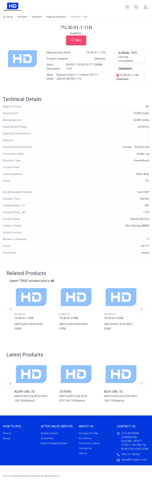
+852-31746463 (130, 454)
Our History (85, 438)
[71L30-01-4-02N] (120, 297)
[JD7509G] (76, 374)
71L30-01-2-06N (68, 318)
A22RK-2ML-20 (24, 391)
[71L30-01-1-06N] (31, 297)
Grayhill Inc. (76, 33)
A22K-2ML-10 (113, 391)
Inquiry (7, 438)
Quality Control (49, 433)
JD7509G (65, 391)
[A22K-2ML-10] (120, 374)
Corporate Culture (89, 443)
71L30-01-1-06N (23, 318)
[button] (136, 7)
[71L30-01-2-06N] (76, 297)
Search (7, 433)
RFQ (78, 40)
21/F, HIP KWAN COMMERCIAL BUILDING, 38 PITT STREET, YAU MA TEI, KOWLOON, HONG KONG (135, 441)
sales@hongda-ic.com (134, 459)
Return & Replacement (54, 443)
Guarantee (47, 438)
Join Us (83, 453)
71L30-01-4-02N (113, 318)
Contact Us (85, 448)
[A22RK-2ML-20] (31, 374)
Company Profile (88, 433)
